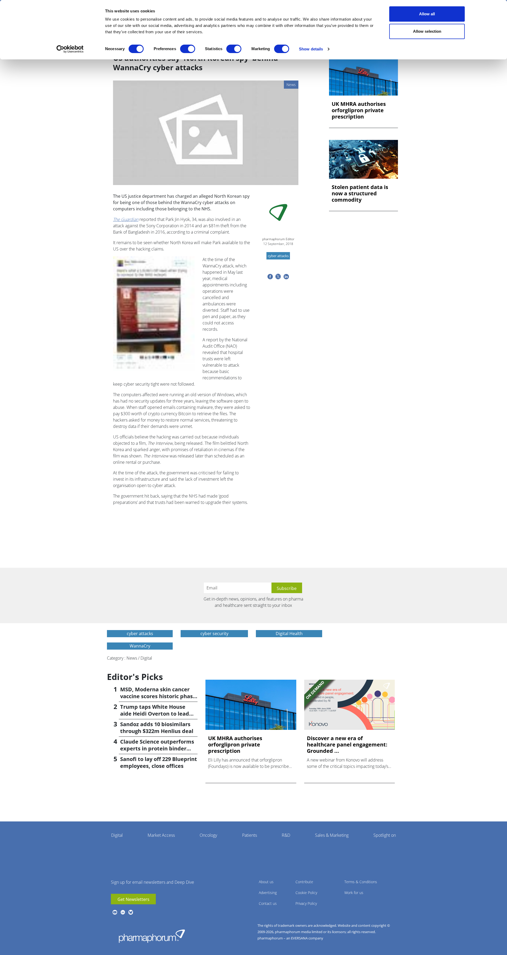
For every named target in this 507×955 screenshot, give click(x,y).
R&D (286, 835)
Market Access (161, 835)
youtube (115, 912)
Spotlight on (384, 835)
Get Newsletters (133, 899)
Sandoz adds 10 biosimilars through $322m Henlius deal (156, 728)
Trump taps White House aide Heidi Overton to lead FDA (154, 713)
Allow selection (427, 31)
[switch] (187, 49)
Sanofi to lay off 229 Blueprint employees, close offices (158, 762)
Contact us (268, 903)
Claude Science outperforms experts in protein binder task (157, 748)
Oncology (208, 835)
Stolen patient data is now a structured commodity (360, 193)
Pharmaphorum (152, 936)
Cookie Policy (306, 892)
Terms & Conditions (360, 881)
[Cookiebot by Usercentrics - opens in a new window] (70, 49)
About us (266, 881)
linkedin (122, 912)
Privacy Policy (306, 903)
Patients (249, 835)
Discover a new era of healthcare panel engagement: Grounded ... (347, 744)
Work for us (353, 892)
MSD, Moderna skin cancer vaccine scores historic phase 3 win (158, 696)
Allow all (427, 14)
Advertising (268, 892)
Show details (311, 49)
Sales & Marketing (332, 835)
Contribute (304, 881)
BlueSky (130, 912)
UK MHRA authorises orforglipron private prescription (359, 110)
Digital (117, 835)
